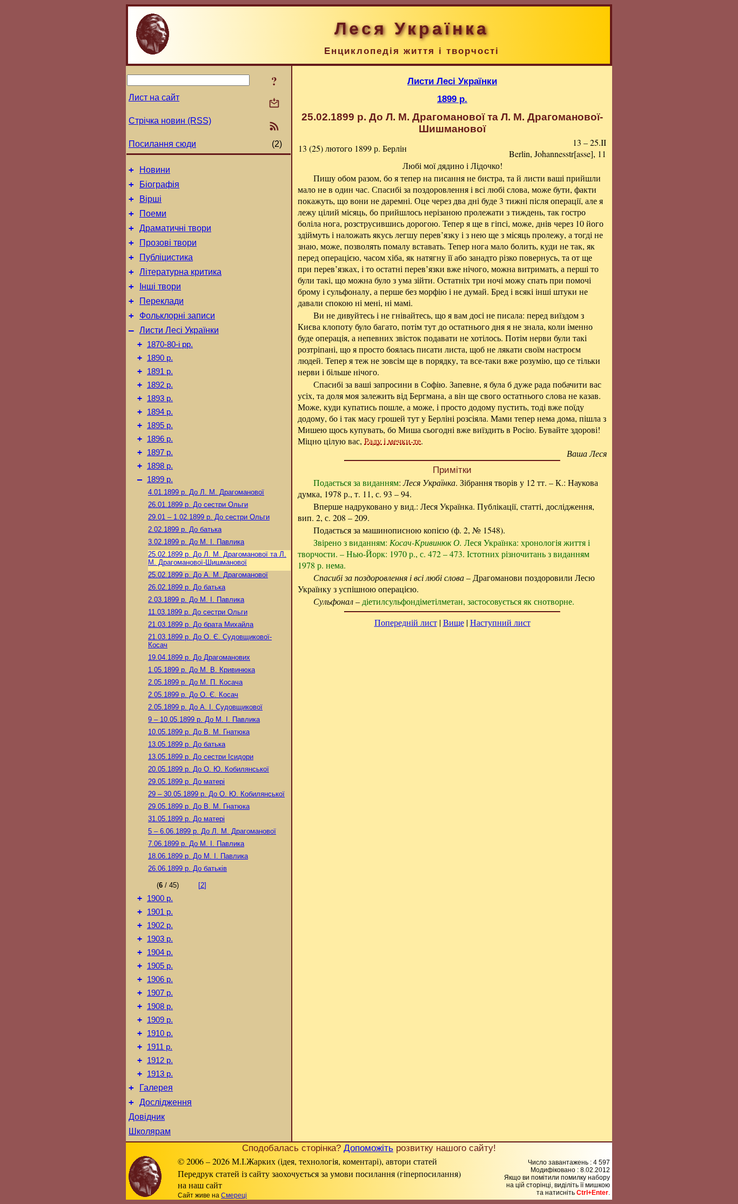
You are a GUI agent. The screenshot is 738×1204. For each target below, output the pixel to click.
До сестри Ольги (198, 504)
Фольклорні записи (177, 315)
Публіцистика (166, 257)
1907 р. (160, 993)
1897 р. (160, 452)
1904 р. (160, 952)
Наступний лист (500, 622)
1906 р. (160, 979)
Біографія (159, 184)
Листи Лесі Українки (179, 330)
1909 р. (160, 1020)
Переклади (161, 301)
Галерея (156, 1087)
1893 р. (160, 398)
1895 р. (160, 425)
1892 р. (160, 385)
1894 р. (160, 412)
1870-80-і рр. (170, 344)
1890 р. (160, 358)
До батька (185, 529)
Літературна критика (180, 271)
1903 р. (160, 939)
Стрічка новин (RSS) (170, 120)
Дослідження (165, 1102)
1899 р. (160, 479)
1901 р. (160, 912)
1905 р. (160, 966)
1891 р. (160, 371)
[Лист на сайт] (274, 104)
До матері (186, 781)
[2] (202, 885)
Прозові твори (168, 242)
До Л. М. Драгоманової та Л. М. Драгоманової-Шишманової (217, 558)
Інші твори (160, 286)
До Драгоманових (199, 657)
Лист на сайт (154, 97)
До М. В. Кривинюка (201, 670)
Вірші (150, 199)
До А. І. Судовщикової (205, 707)
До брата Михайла (200, 624)
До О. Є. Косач (193, 695)
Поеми (152, 213)
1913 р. (160, 1074)
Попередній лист (405, 622)
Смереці (234, 1195)
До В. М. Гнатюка (199, 732)
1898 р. (160, 466)
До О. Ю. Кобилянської (208, 769)
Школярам (150, 1131)
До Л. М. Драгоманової (206, 492)
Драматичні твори (175, 228)
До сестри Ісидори (200, 757)
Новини (154, 169)
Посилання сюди (162, 143)
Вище (453, 622)
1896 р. (160, 439)
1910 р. (160, 1033)
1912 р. (160, 1060)
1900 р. (160, 898)
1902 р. (160, 925)
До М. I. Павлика (196, 542)
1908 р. (160, 1006)
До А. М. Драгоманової (208, 575)
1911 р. (159, 1047)
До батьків (187, 868)
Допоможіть (368, 1147)
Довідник (147, 1116)
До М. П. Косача (195, 682)
